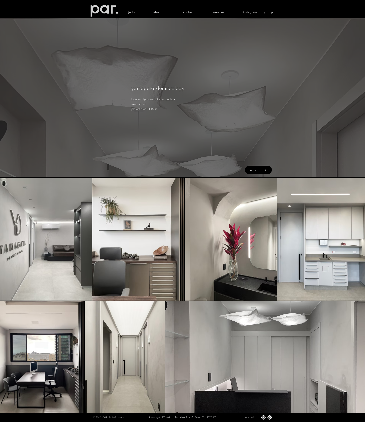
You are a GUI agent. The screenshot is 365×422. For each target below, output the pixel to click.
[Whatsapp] (269, 417)
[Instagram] (263, 417)
